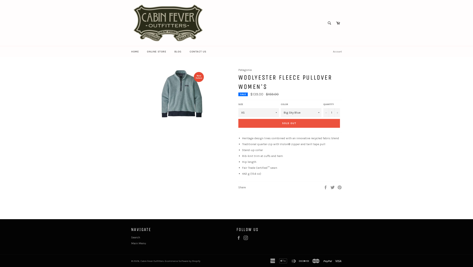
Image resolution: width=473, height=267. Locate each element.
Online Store (156, 51)
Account (337, 51)
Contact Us (198, 51)
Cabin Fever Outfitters (152, 261)
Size (240, 104)
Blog (177, 51)
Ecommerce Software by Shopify (182, 261)
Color (284, 104)
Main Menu (138, 243)
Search (135, 237)
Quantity (328, 104)
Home (135, 51)
